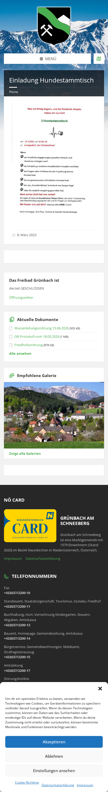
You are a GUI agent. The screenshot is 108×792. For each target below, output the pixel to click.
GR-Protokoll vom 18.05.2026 (36, 336)
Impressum (85, 785)
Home (13, 92)
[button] (100, 688)
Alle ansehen (20, 353)
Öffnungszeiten (21, 297)
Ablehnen (54, 756)
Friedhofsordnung (28, 344)
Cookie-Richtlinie (27, 782)
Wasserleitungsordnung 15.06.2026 (41, 328)
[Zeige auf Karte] (99, 58)
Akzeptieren (54, 741)
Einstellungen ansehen (54, 770)
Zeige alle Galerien (25, 453)
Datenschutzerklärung (58, 785)
